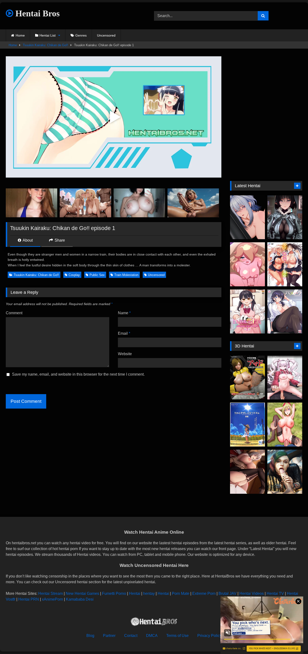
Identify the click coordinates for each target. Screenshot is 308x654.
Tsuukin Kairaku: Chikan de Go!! (45, 45)
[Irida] (284, 425)
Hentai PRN (28, 599)
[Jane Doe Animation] (284, 217)
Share (59, 240)
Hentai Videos (251, 593)
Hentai (134, 593)
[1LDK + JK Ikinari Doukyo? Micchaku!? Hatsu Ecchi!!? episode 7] (247, 311)
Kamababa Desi (80, 599)
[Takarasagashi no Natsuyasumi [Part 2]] (247, 425)
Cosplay (74, 275)
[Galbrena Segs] (247, 217)
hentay (149, 593)
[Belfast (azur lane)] (247, 472)
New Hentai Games (82, 593)
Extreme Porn (204, 593)
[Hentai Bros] (154, 622)
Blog (90, 636)
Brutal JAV (227, 593)
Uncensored (106, 35)
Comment (14, 313)
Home (20, 35)
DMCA (152, 636)
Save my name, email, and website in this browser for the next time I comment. (78, 374)
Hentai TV (275, 593)
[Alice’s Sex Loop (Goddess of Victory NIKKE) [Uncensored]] (284, 378)
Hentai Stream (50, 593)
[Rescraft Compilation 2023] (284, 472)
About (27, 240)
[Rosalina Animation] (247, 264)
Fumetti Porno (114, 593)
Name (124, 313)
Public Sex (97, 275)
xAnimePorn (52, 599)
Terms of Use (177, 636)
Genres (81, 35)
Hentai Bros (36, 13)
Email (124, 333)
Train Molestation (126, 275)
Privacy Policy (209, 636)
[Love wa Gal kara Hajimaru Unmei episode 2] (284, 264)
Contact (130, 636)
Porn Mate (180, 593)
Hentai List (47, 35)
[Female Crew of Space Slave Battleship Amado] (247, 378)
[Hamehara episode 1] (284, 311)
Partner (109, 636)
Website (125, 354)
